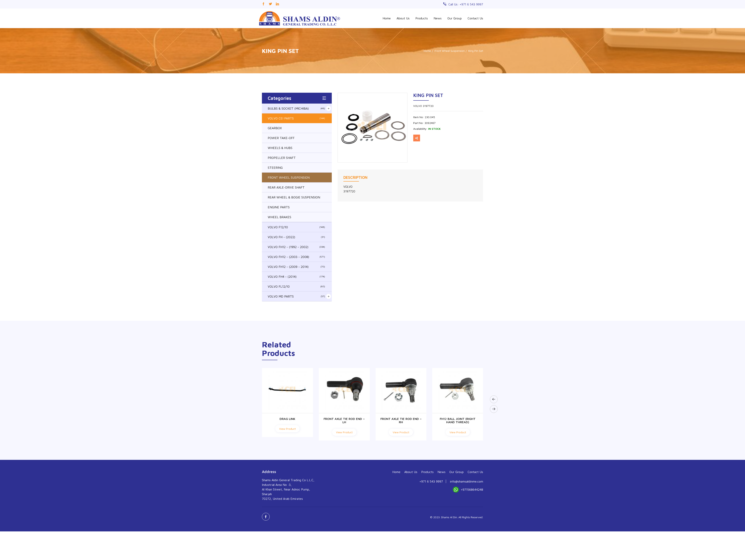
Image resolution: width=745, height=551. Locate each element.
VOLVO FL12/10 (296, 286)
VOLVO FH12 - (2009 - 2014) (296, 266)
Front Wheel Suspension (450, 50)
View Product (287, 432)
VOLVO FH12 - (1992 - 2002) (296, 247)
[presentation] (494, 399)
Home (387, 18)
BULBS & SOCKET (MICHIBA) (296, 108)
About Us (403, 18)
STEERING (275, 167)
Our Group (454, 18)
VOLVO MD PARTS (296, 296)
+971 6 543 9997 (431, 481)
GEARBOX (275, 128)
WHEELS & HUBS (280, 148)
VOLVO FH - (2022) (296, 237)
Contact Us (475, 18)
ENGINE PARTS (279, 207)
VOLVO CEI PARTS (296, 118)
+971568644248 (472, 489)
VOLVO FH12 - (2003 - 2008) (296, 257)
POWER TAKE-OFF (281, 138)
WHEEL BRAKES (279, 217)
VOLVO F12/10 (296, 227)
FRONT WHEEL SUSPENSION (289, 177)
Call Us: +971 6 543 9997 (465, 4)
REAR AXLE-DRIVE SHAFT (286, 187)
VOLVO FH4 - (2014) (296, 276)
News (438, 18)
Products (421, 18)
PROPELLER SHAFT (282, 157)
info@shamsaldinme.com (466, 481)
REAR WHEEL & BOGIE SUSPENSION (294, 197)
